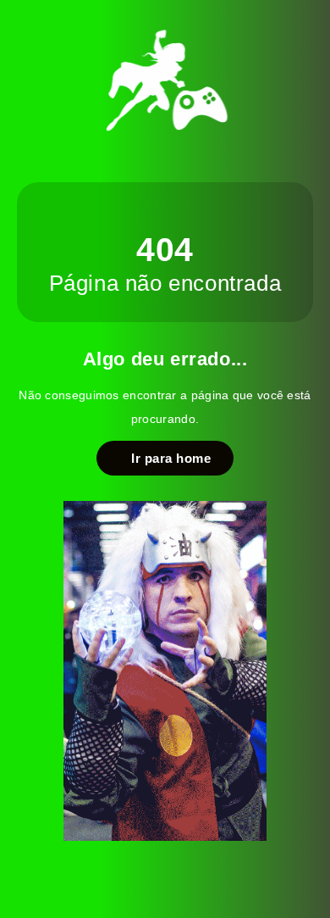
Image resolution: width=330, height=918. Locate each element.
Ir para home (167, 458)
